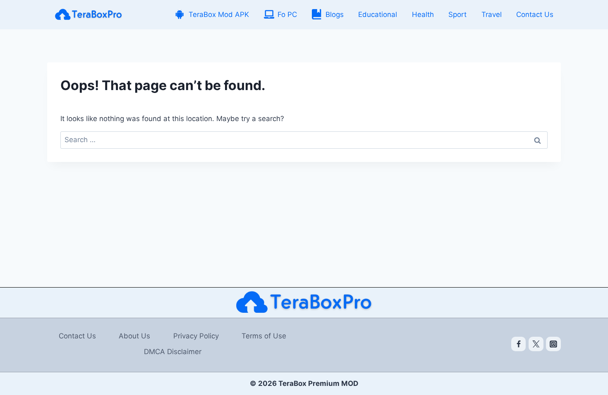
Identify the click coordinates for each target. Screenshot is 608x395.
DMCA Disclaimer (172, 351)
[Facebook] (518, 344)
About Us (134, 336)
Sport (457, 14)
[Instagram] (553, 344)
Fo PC (287, 14)
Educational (377, 14)
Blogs (335, 14)
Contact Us (534, 14)
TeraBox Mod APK (219, 14)
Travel (491, 14)
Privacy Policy (196, 336)
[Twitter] (536, 344)
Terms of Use (264, 336)
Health (423, 14)
